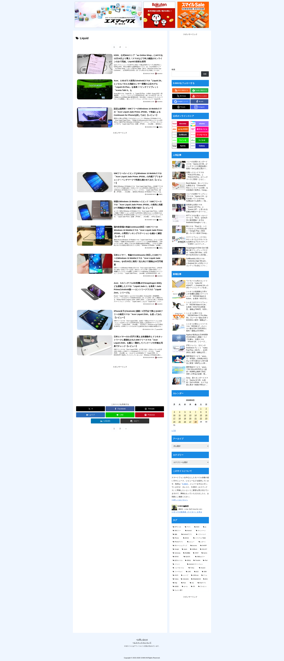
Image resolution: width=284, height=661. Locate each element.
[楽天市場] (159, 15)
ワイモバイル (202, 135)
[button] (134, 420)
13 (190, 415)
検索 (173, 69)
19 (185, 418)
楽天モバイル (202, 129)
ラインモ (182, 140)
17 (174, 418)
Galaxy (202, 146)
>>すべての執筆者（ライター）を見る (187, 512)
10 (174, 415)
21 (196, 418)
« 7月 (174, 431)
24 (174, 422)
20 (190, 418)
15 (201, 415)
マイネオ (201, 140)
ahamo (202, 124)
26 (185, 422)
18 (180, 418)
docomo (182, 124)
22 (201, 418)
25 (180, 422)
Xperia (182, 146)
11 (180, 415)
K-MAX (185, 484)
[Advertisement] (120, 150)
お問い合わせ (142, 640)
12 (185, 415)
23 (206, 418)
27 (190, 422)
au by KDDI (183, 129)
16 (206, 415)
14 (196, 415)
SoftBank (183, 135)
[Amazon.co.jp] (193, 15)
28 (196, 422)
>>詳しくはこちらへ (180, 500)
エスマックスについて (142, 643)
